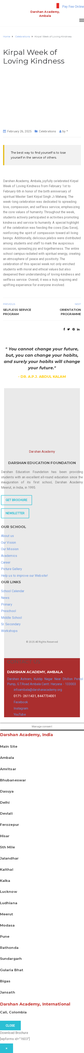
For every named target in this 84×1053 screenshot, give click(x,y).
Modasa (7, 925)
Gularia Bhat (11, 970)
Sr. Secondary (11, 624)
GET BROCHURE (16, 500)
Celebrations (47, 131)
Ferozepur (9, 825)
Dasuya (7, 791)
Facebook (21, 702)
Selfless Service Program (17, 312)
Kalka (5, 881)
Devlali (6, 813)
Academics (9, 556)
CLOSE (10, 1025)
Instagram (21, 708)
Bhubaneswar (13, 780)
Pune (4, 936)
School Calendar (12, 591)
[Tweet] (68, 329)
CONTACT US (23, 662)
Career (6, 562)
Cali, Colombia (13, 1012)
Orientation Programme (70, 312)
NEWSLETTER (15, 513)
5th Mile (7, 847)
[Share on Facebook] (64, 329)
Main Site (8, 746)
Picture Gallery (11, 569)
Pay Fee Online (73, 7)
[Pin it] (73, 329)
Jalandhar (9, 858)
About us (7, 536)
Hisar (5, 836)
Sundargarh (11, 959)
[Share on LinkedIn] (78, 329)
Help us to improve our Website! (24, 576)
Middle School (11, 618)
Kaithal (6, 869)
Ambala (7, 758)
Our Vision (8, 542)
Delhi (5, 802)
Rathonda (9, 948)
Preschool (8, 611)
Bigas (5, 981)
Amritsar (8, 769)
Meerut (6, 914)
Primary (6, 604)
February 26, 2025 (19, 131)
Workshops (9, 631)
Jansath (7, 992)
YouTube (20, 714)
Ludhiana (8, 903)
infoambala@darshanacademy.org (38, 690)
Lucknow (8, 892)
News (5, 598)
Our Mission (10, 549)
